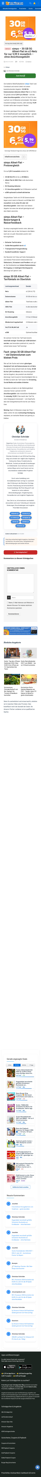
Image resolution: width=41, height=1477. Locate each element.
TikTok (14, 521)
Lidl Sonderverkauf (7, 1417)
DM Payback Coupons (8, 1448)
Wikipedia (14, 513)
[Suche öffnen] (30, 3)
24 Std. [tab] (17, 1065)
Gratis (31, 8)
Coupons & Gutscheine (8, 1443)
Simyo (8, 67)
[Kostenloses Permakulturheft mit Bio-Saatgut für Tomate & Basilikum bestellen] (12, 675)
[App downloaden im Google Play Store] (25, 1367)
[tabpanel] (20, 1126)
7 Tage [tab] (31, 1065)
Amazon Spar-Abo (7, 1422)
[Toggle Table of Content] (22, 157)
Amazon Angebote (7, 1426)
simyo (27, 84)
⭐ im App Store (8, 1373)
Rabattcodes (32, 1387)
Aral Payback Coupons (8, 1453)
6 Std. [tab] (9, 1065)
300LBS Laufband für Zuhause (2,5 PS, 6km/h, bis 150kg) (23, 1338)
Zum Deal (19, 76)
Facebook (25, 513)
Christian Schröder (20, 437)
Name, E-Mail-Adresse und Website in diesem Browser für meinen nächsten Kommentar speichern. (20, 605)
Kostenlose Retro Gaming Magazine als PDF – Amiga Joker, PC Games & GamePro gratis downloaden (28, 691)
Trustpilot (6, 1376)
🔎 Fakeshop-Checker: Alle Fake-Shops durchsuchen (22, 1267)
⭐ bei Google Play (24, 1373)
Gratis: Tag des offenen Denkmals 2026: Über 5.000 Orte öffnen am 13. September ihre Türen (12, 665)
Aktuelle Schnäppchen (10, 8)
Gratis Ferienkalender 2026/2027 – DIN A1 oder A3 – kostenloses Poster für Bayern (22, 1253)
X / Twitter (14, 517)
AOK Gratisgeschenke (8, 1431)
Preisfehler (22, 8)
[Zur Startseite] (17, 3)
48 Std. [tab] (24, 1065)
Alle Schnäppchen (6, 1412)
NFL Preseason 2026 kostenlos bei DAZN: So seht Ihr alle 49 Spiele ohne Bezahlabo (23, 1282)
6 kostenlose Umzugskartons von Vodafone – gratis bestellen (22, 1208)
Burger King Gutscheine (8, 1462)
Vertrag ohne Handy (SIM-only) (13, 43)
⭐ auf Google (19, 1376)
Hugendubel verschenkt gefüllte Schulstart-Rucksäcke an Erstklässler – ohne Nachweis (22, 1222)
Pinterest (19, 525)
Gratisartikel (19, 1387)
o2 (25, 245)
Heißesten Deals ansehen (20, 1187)
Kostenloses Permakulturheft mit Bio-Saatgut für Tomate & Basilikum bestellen (11, 691)
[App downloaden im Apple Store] (9, 1367)
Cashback (11, 1388)
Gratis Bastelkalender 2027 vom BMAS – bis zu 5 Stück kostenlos (28, 663)
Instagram (25, 517)
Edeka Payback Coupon (8, 1458)
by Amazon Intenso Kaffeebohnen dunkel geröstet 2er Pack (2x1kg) (23, 1312)
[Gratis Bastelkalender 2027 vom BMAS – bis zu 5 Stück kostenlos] (29, 649)
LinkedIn (24, 521)
